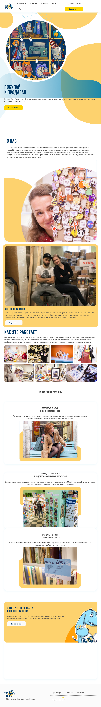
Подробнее (13, 323)
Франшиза (44, 3)
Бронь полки (74, 9)
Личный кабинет (74, 4)
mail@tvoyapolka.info (58, 700)
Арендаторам (21, 3)
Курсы (54, 3)
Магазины (33, 3)
